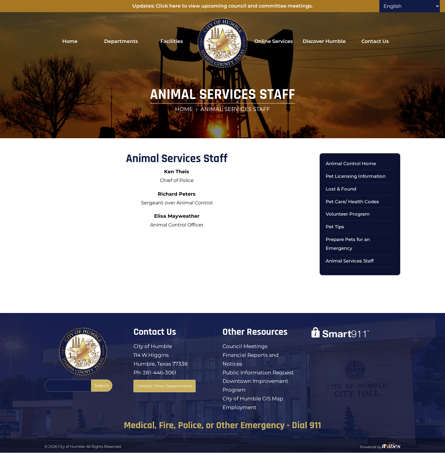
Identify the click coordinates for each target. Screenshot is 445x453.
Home (69, 41)
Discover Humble (324, 41)
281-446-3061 (159, 373)
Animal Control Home (351, 163)
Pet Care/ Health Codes (352, 201)
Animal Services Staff (350, 261)
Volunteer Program (348, 214)
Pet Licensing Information (356, 176)
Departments (121, 41)
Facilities (171, 41)
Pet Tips (335, 227)
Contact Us (375, 41)
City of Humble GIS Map (252, 399)
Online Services (273, 41)
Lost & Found (341, 189)
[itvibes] (391, 447)
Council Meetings (244, 346)
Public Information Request (258, 373)
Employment (239, 407)
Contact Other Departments (164, 385)
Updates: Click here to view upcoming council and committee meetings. (222, 6)
